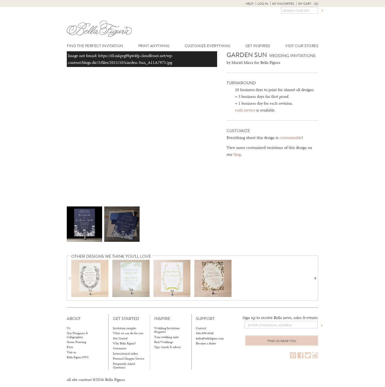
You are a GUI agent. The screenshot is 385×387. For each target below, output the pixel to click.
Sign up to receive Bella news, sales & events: (280, 317)
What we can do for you (128, 333)
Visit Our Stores (301, 45)
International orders (125, 353)
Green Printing (76, 342)
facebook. (300, 355)
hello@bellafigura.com (210, 338)
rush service (245, 110)
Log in (262, 3)
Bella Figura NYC (78, 357)
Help (249, 3)
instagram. (315, 355)
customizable (290, 137)
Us (68, 328)
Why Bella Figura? (124, 343)
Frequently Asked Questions (124, 365)
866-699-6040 (205, 333)
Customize (119, 348)
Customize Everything (207, 45)
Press (70, 347)
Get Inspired (257, 45)
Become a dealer (206, 343)
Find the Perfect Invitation (95, 45)
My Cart (308, 3)
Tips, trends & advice (167, 347)
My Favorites (283, 3)
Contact (201, 328)
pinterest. (293, 355)
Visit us (71, 352)
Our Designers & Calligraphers (77, 335)
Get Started (120, 338)
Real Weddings (163, 342)
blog (237, 154)
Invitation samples (124, 328)
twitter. (308, 355)
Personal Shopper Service (128, 358)
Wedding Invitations (292, 56)
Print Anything (154, 45)
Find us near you (281, 341)
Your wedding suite (166, 337)
